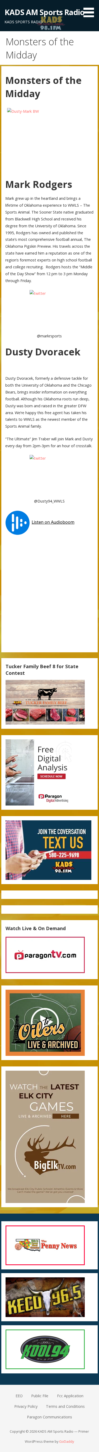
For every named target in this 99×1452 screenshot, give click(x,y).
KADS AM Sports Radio (44, 12)
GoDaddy (66, 1441)
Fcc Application (70, 1395)
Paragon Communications (49, 1416)
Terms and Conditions (65, 1406)
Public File (39, 1395)
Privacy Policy (25, 1406)
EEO (19, 1395)
